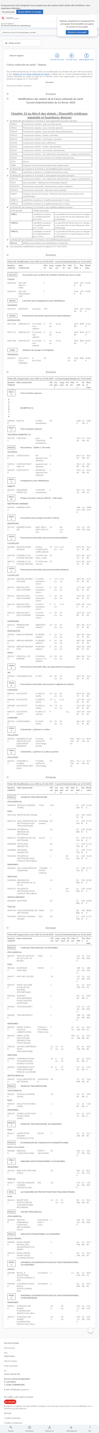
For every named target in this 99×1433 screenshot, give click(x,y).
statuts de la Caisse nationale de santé (31, 74)
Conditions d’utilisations (13, 1423)
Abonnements (9, 1348)
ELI (5, 1371)
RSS (5, 1353)
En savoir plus (8, 12)
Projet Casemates (11, 1366)
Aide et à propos (10, 1361)
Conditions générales (12, 1418)
